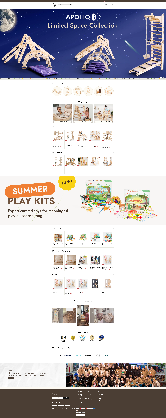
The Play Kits (55, 8)
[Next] (163, 77)
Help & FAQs (80, 393)
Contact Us (89, 398)
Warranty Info (80, 394)
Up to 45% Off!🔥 (106, 8)
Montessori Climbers (64, 8)
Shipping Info (80, 395)
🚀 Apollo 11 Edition (97, 8)
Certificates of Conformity (82, 398)
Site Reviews (80, 402)
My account (90, 399)
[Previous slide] (82, 328)
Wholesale (89, 394)
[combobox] (65, 4)
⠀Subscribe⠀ (65, 397)
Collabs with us (90, 395)
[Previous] (161, 77)
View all (112, 126)
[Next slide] (84, 328)
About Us (11, 378)
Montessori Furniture (86, 8)
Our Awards (80, 399)
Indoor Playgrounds (75, 8)
